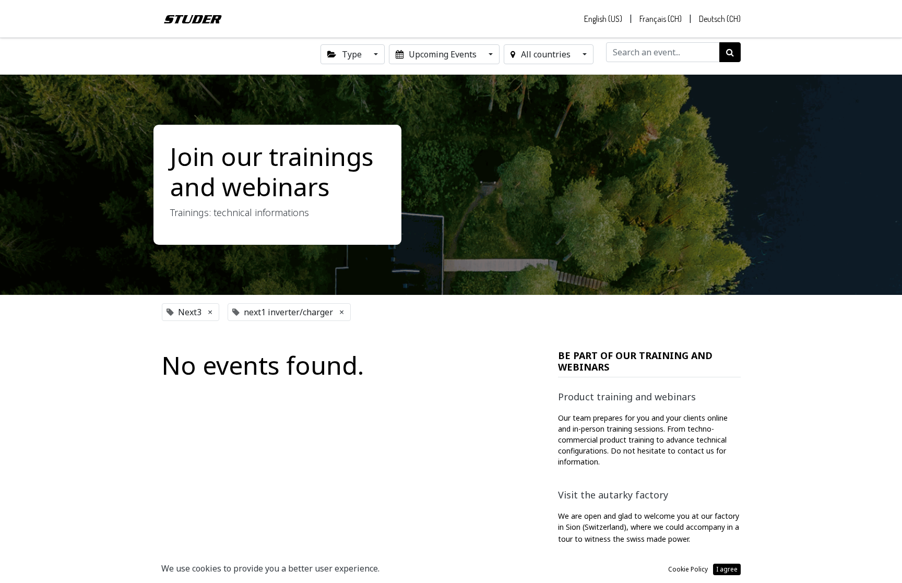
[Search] (730, 52)
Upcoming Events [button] (443, 54)
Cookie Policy (688, 569)
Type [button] (352, 54)
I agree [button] (727, 569)
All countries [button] (546, 54)
